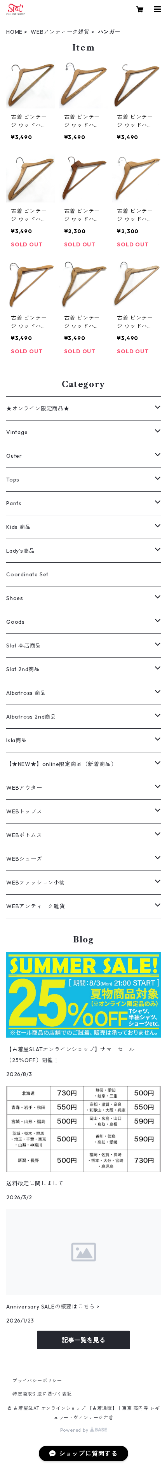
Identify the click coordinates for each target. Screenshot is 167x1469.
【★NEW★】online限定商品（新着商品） (61, 764)
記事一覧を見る (83, 1340)
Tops (12, 479)
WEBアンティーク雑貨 (60, 31)
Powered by (75, 1430)
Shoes (14, 598)
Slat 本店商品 (23, 645)
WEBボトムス (24, 835)
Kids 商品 (18, 526)
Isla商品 (16, 740)
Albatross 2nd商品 (31, 716)
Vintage (17, 432)
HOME (14, 31)
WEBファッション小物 (35, 882)
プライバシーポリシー (37, 1381)
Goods (15, 621)
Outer (14, 455)
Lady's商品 (20, 550)
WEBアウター (24, 787)
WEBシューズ (24, 858)
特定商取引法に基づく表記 (42, 1394)
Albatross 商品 (26, 692)
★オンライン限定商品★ (38, 408)
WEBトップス (24, 811)
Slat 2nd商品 (23, 669)
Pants (14, 503)
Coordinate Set (27, 574)
